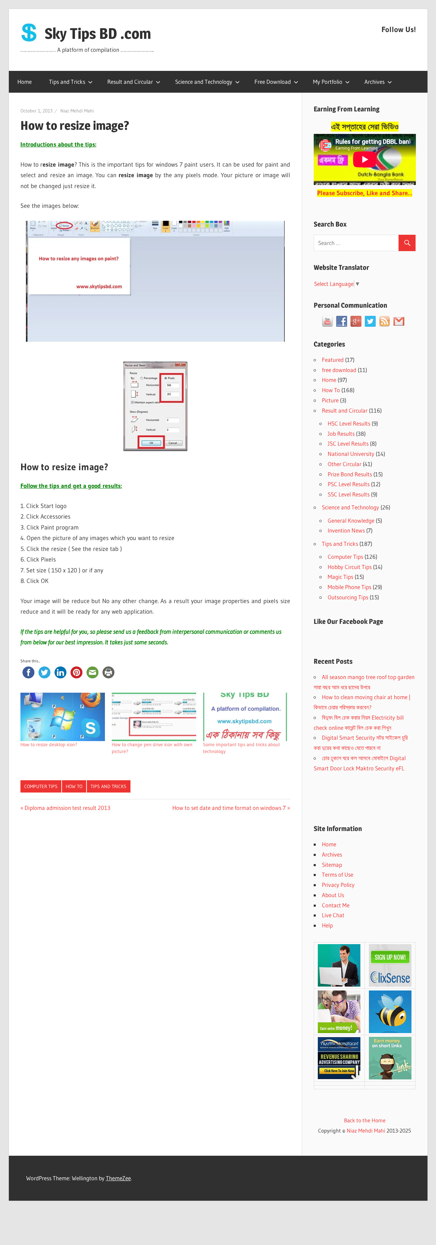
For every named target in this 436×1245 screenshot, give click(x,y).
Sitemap (332, 864)
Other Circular (344, 463)
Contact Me (335, 905)
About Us (333, 894)
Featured (333, 359)
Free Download (272, 81)
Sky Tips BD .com (98, 33)
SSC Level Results (349, 494)
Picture (330, 400)
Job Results (341, 433)
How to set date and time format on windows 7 (229, 807)
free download (339, 369)
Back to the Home (365, 1120)
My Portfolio (327, 81)
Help (327, 925)
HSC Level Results (349, 423)
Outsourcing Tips (348, 597)
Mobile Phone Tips (349, 586)
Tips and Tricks (67, 81)
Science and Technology (203, 81)
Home (24, 81)
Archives (374, 81)
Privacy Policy (338, 884)
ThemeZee (118, 1178)
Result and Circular (130, 81)
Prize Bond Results (350, 474)
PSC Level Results (349, 484)
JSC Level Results (348, 443)
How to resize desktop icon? (48, 744)
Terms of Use (337, 874)
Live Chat (333, 915)
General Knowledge (351, 520)
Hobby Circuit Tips (350, 566)
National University (351, 453)
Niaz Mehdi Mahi (77, 111)
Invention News (346, 530)
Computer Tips (41, 786)
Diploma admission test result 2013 (67, 807)
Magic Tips (340, 576)
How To (74, 786)
